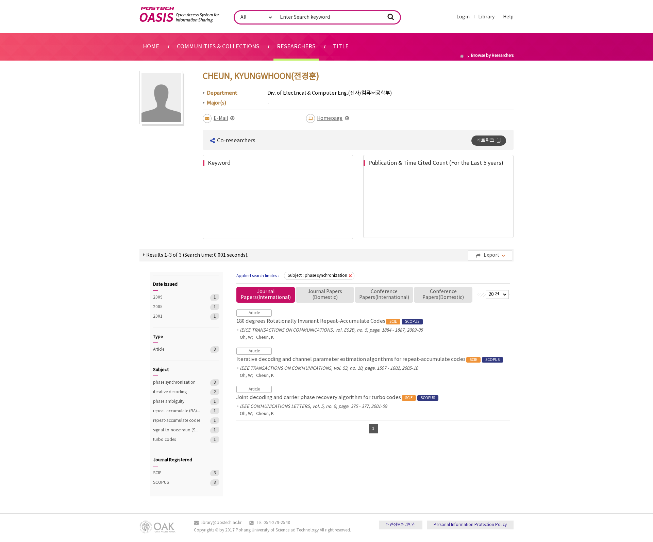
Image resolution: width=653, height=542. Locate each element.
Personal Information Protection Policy (470, 525)
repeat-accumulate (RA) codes (176, 411)
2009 (176, 297)
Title (341, 47)
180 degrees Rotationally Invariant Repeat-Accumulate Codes (327, 321)
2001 (176, 316)
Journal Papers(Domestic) (325, 294)
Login (463, 17)
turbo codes (176, 439)
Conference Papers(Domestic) (443, 294)
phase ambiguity (176, 401)
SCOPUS (176, 482)
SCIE (176, 473)
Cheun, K (265, 337)
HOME (151, 47)
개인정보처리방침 (401, 525)
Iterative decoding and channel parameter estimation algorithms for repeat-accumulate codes (368, 359)
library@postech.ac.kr (221, 523)
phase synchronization (176, 382)
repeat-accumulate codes (176, 420)
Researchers (296, 47)
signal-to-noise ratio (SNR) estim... (176, 430)
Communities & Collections (218, 47)
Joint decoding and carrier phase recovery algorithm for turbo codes (335, 397)
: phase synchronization (317, 275)
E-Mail (221, 118)
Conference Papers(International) (384, 294)
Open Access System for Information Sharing (179, 14)
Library (486, 17)
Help (508, 17)
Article (176, 349)
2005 (176, 307)
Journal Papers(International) (266, 294)
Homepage (329, 118)
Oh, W (246, 337)
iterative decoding (176, 392)
